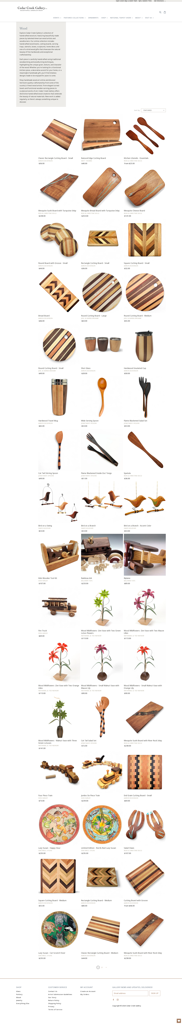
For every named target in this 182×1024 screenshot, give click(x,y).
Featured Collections (74, 18)
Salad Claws (129, 848)
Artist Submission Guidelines (60, 994)
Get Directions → (160, 1)
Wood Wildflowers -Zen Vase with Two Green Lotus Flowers (101, 631)
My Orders (84, 994)
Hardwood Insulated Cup (135, 368)
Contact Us (52, 991)
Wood (18, 997)
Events (56, 18)
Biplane (127, 578)
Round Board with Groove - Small (53, 263)
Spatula (127, 473)
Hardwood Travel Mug (48, 420)
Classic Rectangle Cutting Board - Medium (99, 953)
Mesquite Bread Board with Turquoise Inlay (100, 210)
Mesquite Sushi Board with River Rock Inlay (143, 740)
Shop (103, 18)
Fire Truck (42, 630)
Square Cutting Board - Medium (52, 900)
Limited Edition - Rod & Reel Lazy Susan (98, 848)
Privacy (51, 1006)
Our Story (52, 997)
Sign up (154, 993)
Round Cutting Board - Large (94, 315)
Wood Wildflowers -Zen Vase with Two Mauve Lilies (144, 631)
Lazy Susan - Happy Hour (49, 848)
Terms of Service (55, 1009)
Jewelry (19, 1000)
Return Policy (53, 1000)
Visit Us (148, 18)
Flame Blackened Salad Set (135, 420)
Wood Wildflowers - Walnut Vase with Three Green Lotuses (57, 741)
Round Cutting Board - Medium (137, 315)
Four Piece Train (45, 795)
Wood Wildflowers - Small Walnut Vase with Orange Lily (143, 686)
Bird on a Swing (45, 525)
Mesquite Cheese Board (134, 210)
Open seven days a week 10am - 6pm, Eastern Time (134, 1)
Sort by (137, 110)
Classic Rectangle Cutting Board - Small (55, 158)
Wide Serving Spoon (89, 420)
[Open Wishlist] (179, 1021)
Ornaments (93, 18)
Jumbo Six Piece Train (90, 795)
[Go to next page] (106, 967)
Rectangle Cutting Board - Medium (96, 900)
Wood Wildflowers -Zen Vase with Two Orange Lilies (58, 686)
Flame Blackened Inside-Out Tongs (96, 473)
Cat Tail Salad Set (88, 740)
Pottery (19, 994)
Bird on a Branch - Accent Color (137, 525)
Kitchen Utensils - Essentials (136, 158)
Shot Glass (85, 368)
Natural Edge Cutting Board (93, 158)
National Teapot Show (120, 18)
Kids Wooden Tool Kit (47, 578)
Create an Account (88, 991)
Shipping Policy (54, 1003)
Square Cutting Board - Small (136, 263)
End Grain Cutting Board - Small (138, 795)
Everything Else (22, 1003)
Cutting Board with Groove (136, 900)
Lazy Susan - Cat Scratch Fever (51, 953)
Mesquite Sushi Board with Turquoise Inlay (57, 210)
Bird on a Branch (88, 525)
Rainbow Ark (86, 578)
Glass (18, 991)
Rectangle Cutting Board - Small (95, 263)
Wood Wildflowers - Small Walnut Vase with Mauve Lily (100, 686)
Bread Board (44, 315)
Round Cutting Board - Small (50, 368)
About (138, 18)
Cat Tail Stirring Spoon (48, 473)
